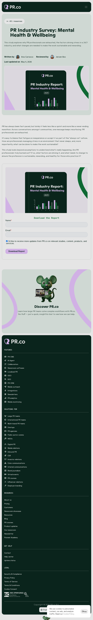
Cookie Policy (68, 614)
